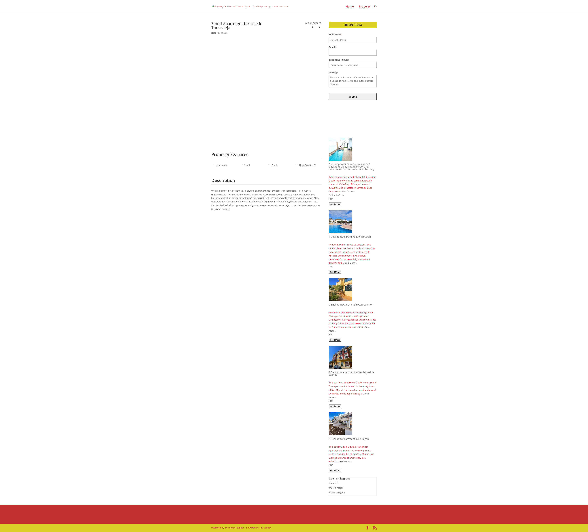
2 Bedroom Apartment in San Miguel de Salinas (351, 373)
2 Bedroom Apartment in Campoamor (351, 304)
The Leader (265, 527)
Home (350, 6)
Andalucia (334, 483)
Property (365, 6)
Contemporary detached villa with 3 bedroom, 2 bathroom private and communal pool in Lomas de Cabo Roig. (352, 166)
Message (333, 72)
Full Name (335, 34)
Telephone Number (339, 59)
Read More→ (349, 191)
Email (333, 47)
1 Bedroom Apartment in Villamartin (350, 236)
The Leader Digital (234, 527)
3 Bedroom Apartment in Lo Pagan (349, 439)
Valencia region (337, 492)
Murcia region (336, 487)
